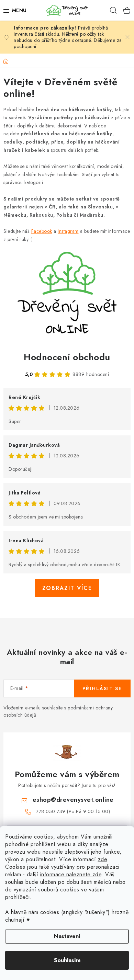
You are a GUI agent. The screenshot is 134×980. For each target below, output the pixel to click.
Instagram (68, 231)
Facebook (41, 231)
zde (102, 859)
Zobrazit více (67, 588)
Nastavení (67, 936)
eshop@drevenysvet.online (73, 799)
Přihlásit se (102, 688)
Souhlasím (67, 960)
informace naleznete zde (71, 874)
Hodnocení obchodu (67, 357)
